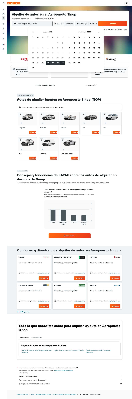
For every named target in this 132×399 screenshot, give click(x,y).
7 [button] (52, 48)
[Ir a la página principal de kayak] (13, 3)
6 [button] (47, 48)
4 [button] (37, 48)
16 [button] (62, 53)
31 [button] (33, 68)
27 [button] (48, 63)
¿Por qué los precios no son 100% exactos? (34, 384)
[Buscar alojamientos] (3, 14)
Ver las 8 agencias (23, 312)
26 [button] (43, 63)
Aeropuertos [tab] (24, 337)
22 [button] (58, 58)
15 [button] (57, 53)
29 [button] (58, 63)
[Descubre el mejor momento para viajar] (3, 33)
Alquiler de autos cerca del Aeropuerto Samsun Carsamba (37, 351)
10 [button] (33, 53)
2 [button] (62, 43)
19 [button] (43, 58)
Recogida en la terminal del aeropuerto (115, 29)
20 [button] (48, 58)
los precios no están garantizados (63, 370)
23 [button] (63, 58)
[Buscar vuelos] (3, 9)
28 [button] (53, 63)
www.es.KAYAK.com (22, 394)
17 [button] (33, 58)
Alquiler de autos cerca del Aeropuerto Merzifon (69, 350)
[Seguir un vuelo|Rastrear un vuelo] (3, 28)
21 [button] (53, 58)
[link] (70, 235)
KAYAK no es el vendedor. (28, 376)
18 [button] (38, 58)
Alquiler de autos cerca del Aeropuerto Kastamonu (98, 351)
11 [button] (37, 53)
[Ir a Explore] (3, 24)
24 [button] (33, 63)
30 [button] (63, 63)
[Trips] (3, 39)
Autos (32, 394)
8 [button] (57, 48)
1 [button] (57, 43)
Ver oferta (33, 132)
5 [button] (42, 48)
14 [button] (53, 53)
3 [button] (32, 48)
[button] (3, 3)
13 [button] (48, 53)
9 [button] (62, 48)
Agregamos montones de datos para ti (32, 380)
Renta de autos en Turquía (43, 394)
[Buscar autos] (3, 18)
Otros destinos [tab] (37, 337)
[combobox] (21, 19)
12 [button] (43, 53)
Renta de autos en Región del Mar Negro (64, 394)
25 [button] (38, 63)
